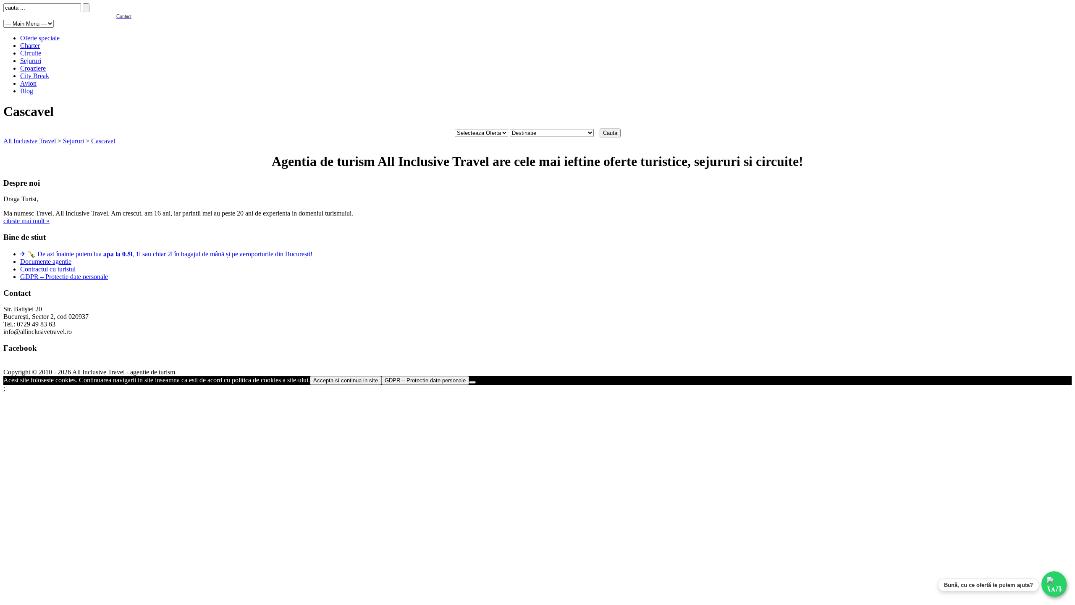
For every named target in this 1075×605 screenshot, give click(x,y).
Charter (30, 45)
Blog (26, 91)
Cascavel (103, 141)
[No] (472, 382)
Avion (28, 83)
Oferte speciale (40, 38)
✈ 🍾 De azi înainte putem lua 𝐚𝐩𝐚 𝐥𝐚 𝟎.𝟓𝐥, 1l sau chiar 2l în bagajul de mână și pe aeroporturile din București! (166, 254)
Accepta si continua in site (345, 380)
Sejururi (30, 60)
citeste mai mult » (26, 220)
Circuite (30, 53)
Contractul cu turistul (48, 269)
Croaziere (33, 68)
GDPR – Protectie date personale (64, 276)
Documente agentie (45, 261)
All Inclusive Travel (29, 141)
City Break (34, 75)
